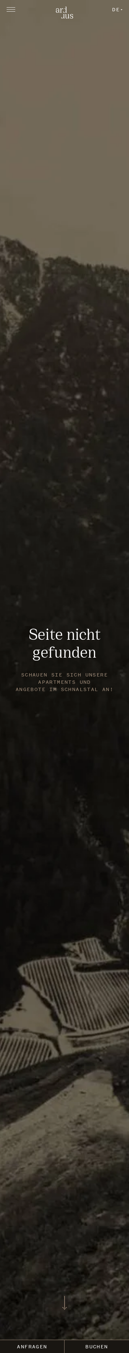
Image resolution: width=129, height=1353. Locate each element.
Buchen (96, 1346)
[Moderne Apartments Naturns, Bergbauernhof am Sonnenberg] (64, 17)
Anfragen (32, 1346)
